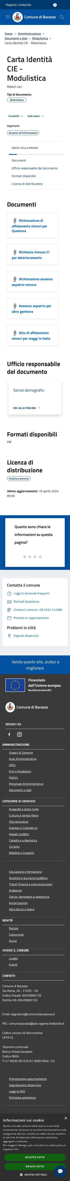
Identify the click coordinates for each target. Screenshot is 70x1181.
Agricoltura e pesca (21, 909)
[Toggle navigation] (7, 16)
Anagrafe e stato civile (23, 809)
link (16, 1149)
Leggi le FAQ (17, 1091)
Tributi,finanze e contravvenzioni (30, 884)
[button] (35, 1175)
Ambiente (15, 890)
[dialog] (35, 1147)
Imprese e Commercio (23, 827)
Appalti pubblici (19, 834)
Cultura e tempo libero (23, 815)
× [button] (65, 1118)
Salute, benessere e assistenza (29, 896)
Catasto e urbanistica (23, 840)
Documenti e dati (16, 38)
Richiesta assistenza (22, 1097)
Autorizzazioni (18, 903)
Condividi (14, 116)
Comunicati (16, 934)
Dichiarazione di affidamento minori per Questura (29, 225)
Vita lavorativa (18, 821)
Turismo (14, 846)
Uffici (12, 765)
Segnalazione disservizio (25, 1085)
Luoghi (13, 958)
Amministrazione (29, 33)
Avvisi (13, 940)
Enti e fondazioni (20, 771)
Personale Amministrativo (26, 783)
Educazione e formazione (25, 871)
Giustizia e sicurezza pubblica (28, 878)
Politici (13, 777)
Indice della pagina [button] (25, 148)
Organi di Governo (21, 752)
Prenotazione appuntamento (28, 1078)
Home (8, 33)
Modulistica (40, 38)
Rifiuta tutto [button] (35, 1166)
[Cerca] (62, 17)
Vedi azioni (33, 116)
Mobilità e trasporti (21, 852)
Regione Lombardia (18, 4)
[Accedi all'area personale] (55, 5)
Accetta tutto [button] (35, 1157)
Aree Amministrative (23, 758)
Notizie (13, 928)
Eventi (13, 964)
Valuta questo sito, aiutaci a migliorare (35, 665)
